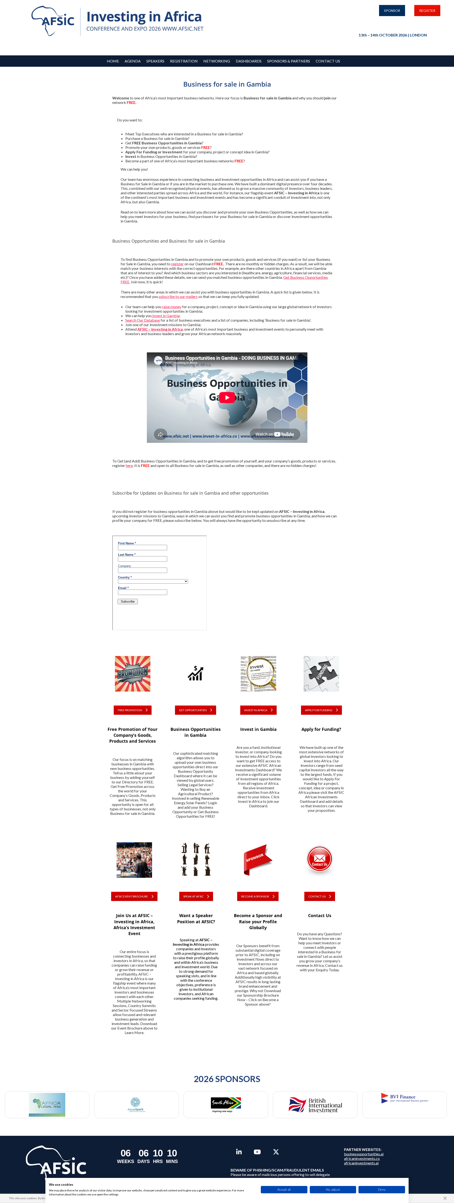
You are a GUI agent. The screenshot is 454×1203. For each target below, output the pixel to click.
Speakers (155, 61)
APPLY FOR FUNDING (318, 710)
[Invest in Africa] (258, 676)
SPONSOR (392, 11)
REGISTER (427, 11)
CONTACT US (317, 896)
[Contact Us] (319, 862)
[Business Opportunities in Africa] (195, 676)
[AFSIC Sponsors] (258, 862)
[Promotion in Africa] (132, 676)
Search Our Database (142, 320)
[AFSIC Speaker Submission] (196, 862)
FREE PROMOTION (130, 710)
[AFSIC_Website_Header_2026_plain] (119, 21)
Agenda (133, 61)
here (129, 465)
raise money (171, 306)
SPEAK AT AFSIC (193, 896)
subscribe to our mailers (178, 296)
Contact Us (328, 61)
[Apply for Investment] (321, 676)
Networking (216, 61)
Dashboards (249, 61)
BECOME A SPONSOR (255, 896)
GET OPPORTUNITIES (193, 710)
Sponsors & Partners (288, 61)
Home (113, 61)
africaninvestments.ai (361, 1163)
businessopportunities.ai (364, 1154)
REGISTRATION (184, 61)
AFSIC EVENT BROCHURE (131, 896)
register (177, 264)
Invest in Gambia (165, 315)
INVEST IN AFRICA (255, 710)
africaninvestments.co (362, 1158)
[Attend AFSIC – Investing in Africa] (134, 862)
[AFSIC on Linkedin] (239, 1152)
